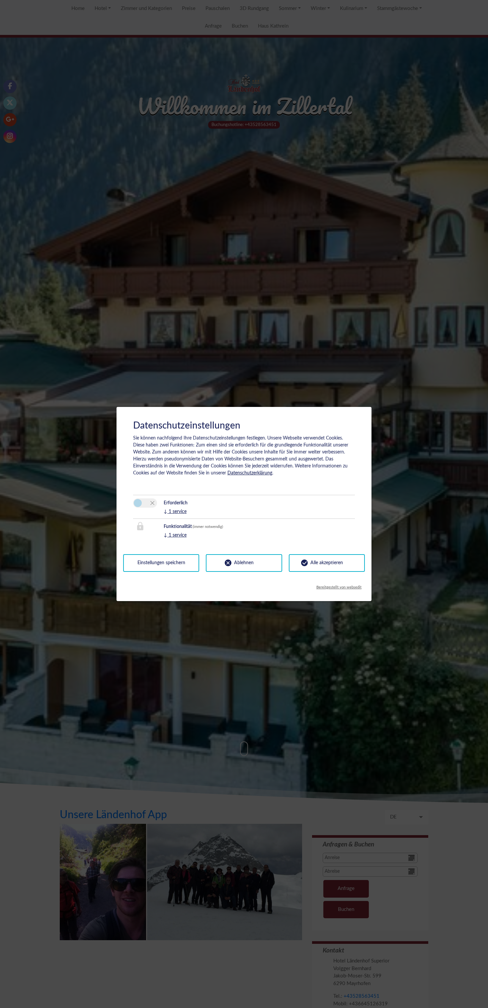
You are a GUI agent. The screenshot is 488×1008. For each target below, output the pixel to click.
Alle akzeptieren (326, 563)
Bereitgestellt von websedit (339, 585)
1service (175, 511)
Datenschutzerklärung (249, 473)
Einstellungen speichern (161, 563)
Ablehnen (244, 563)
